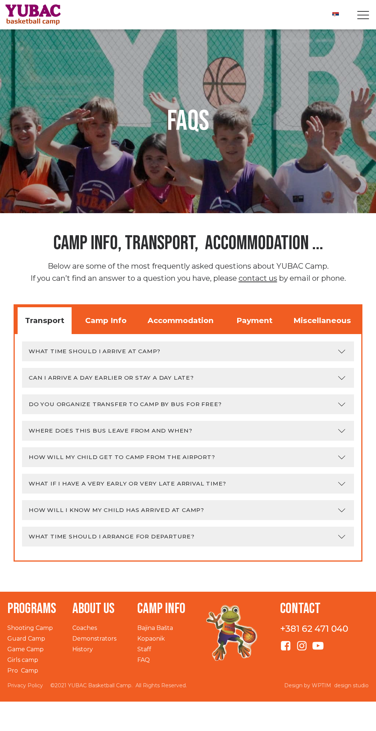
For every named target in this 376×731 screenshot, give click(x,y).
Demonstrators (94, 638)
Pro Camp (22, 670)
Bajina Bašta (155, 627)
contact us (258, 278)
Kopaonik (151, 638)
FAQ (143, 659)
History (82, 649)
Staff (144, 649)
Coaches (84, 627)
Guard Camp (26, 638)
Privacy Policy (25, 685)
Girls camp (22, 659)
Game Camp (25, 649)
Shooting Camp (30, 627)
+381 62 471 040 (314, 628)
